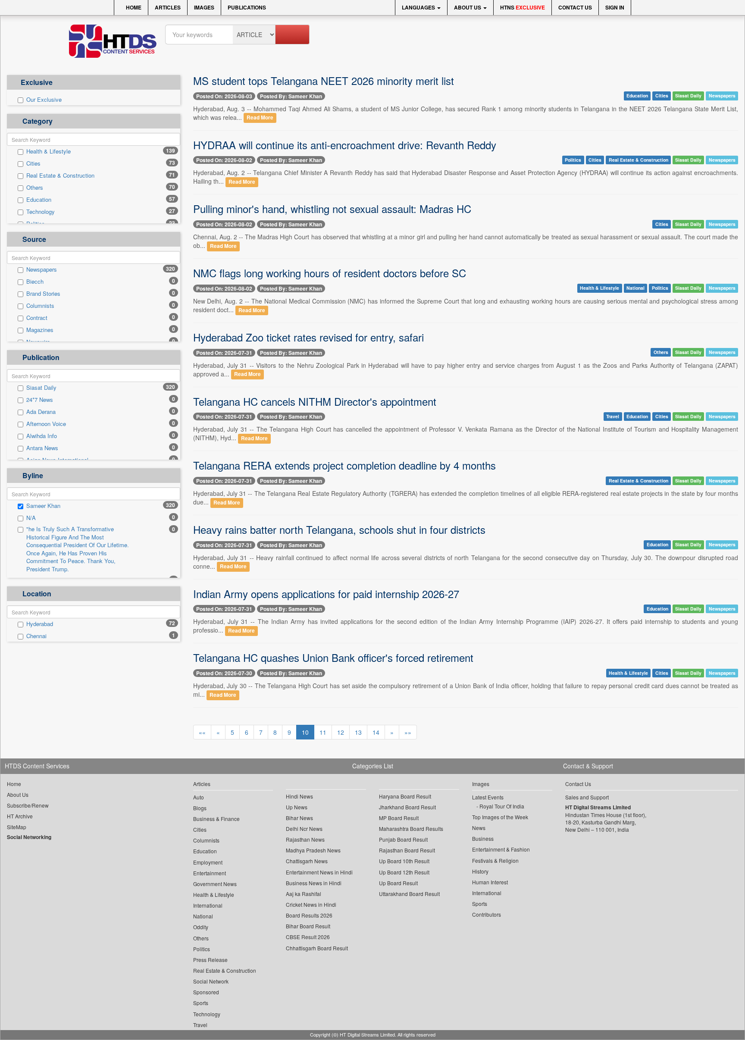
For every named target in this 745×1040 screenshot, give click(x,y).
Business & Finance (216, 818)
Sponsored (206, 992)
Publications (247, 7)
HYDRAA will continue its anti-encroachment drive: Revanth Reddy (344, 144)
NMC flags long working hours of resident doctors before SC (329, 272)
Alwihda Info (41, 436)
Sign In (614, 7)
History (480, 871)
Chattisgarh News (307, 861)
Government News (215, 883)
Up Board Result (398, 883)
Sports (200, 1002)
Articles (168, 7)
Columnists (40, 306)
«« (202, 732)
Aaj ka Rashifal (303, 893)
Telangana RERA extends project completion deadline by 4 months (344, 465)
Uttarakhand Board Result (409, 893)
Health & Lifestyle (48, 151)
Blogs (200, 807)
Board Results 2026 (309, 915)
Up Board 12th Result (404, 872)
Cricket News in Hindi (311, 904)
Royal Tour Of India (501, 806)
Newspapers (41, 269)
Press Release (210, 959)
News (478, 827)
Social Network (211, 981)
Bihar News (299, 817)
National (635, 288)
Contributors (486, 914)
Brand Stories (43, 294)
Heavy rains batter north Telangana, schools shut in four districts (339, 529)
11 (322, 732)
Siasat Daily (41, 388)
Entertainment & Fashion (501, 849)
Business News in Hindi (313, 883)
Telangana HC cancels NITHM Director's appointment (314, 401)
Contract (36, 318)
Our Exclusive (44, 99)
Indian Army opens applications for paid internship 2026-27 (326, 593)
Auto (198, 797)
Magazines (39, 330)
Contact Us (575, 7)
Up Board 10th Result (404, 861)
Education (38, 200)
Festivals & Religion (495, 860)
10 (305, 732)
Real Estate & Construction (60, 175)
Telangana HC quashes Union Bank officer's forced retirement (333, 657)
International (207, 905)
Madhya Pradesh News (313, 850)
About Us (468, 7)
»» (407, 732)
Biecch (35, 281)
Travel (612, 416)
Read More (260, 118)
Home (133, 7)
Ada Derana (41, 412)
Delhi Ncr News (304, 828)
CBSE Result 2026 (308, 936)
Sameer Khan (43, 506)
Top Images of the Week (500, 817)
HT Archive (20, 816)
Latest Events (488, 797)
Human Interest (490, 882)
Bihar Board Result (308, 926)
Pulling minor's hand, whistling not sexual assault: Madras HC (332, 208)
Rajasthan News (305, 839)
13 (358, 732)
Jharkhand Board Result (407, 807)
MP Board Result (399, 817)
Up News (296, 807)
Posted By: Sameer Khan (291, 96)
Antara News (42, 448)
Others (34, 187)
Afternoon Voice (46, 424)
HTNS (522, 7)
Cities (33, 163)
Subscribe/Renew (28, 805)
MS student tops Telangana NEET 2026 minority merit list (323, 80)
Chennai (36, 636)
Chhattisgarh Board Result (317, 948)
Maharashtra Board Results (411, 828)
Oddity (200, 926)
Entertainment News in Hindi (319, 872)
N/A (31, 518)
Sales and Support (587, 797)
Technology (40, 212)
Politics (573, 160)
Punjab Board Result (403, 839)
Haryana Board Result (405, 796)
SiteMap (16, 826)
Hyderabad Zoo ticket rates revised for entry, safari (308, 337)
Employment (207, 862)
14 (375, 732)
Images (204, 7)
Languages (419, 7)
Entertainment (209, 873)
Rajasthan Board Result (407, 850)
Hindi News (299, 796)
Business (483, 838)
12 (340, 732)
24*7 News (39, 400)
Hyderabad (39, 624)
